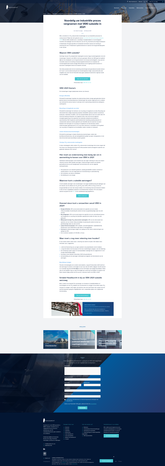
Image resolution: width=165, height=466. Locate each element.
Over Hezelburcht (151, 8)
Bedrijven (86, 427)
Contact (67, 439)
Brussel (45, 438)
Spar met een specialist (82, 78)
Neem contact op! (82, 195)
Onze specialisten (69, 435)
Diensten (124, 8)
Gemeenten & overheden (89, 430)
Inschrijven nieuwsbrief (111, 435)
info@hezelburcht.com (50, 443)
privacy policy (74, 463)
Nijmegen (58, 440)
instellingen (64, 462)
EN (146, 1)
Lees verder (89, 313)
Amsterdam (55, 437)
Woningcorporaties (88, 435)
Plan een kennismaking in (82, 295)
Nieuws (140, 1)
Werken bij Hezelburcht (70, 437)
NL (144, 1)
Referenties (140, 8)
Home (44, 13)
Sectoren (116, 8)
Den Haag (49, 438)
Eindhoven (51, 440)
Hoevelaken (46, 440)
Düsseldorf (54, 438)
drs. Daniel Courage (78, 30)
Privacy (120, 461)
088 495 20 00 (87, 82)
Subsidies (131, 8)
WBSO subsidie (46, 426)
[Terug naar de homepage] (12, 9)
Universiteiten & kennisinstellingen (92, 428)
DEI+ (74, 191)
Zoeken (162, 2)
